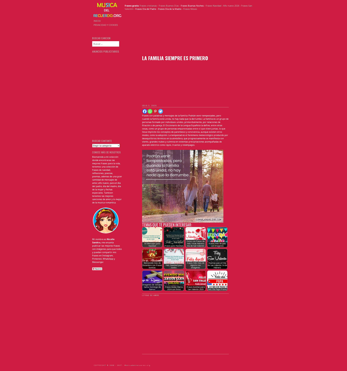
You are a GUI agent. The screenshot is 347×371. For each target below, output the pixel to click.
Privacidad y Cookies (106, 25)
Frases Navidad (213, 5)
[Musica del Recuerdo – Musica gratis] (107, 17)
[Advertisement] (190, 33)
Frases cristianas (148, 5)
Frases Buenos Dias (169, 5)
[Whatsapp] (150, 111)
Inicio (97, 20)
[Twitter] (160, 111)
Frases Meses (190, 8)
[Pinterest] (155, 111)
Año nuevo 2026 (231, 5)
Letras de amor (150, 295)
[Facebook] (144, 111)
